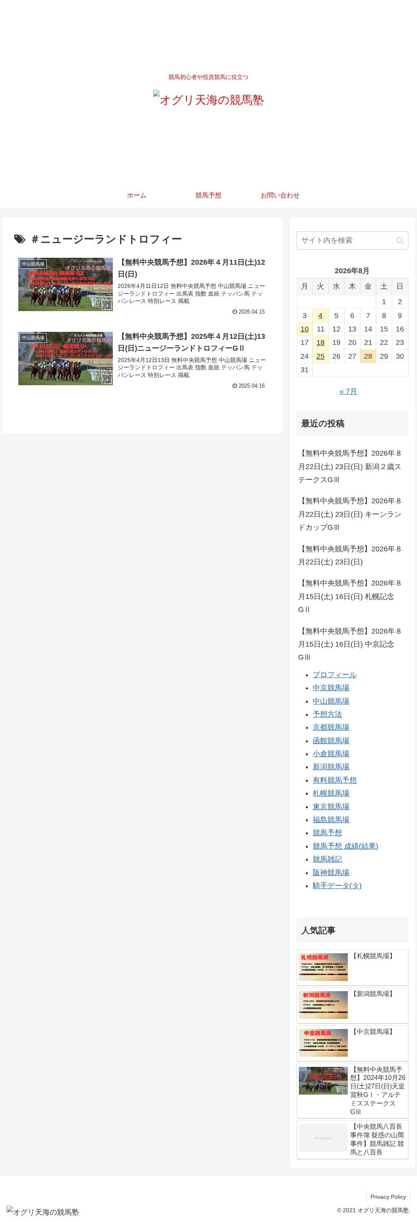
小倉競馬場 (331, 754)
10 (305, 329)
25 (320, 356)
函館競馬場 (331, 741)
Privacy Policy (388, 1196)
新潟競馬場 (331, 767)
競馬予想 (327, 833)
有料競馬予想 (335, 780)
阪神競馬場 (331, 873)
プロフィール (335, 675)
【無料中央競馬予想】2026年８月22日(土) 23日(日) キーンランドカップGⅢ (350, 514)
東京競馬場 (331, 807)
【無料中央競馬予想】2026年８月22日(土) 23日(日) (350, 555)
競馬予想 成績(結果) (345, 846)
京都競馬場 (331, 727)
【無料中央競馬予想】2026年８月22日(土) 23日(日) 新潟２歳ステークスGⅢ (350, 466)
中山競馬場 (331, 701)
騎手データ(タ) (337, 886)
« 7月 (348, 391)
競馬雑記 (327, 859)
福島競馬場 (331, 820)
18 (320, 342)
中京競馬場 (331, 688)
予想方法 (327, 714)
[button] (400, 240)
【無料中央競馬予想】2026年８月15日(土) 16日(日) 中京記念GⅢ (350, 644)
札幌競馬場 (331, 793)
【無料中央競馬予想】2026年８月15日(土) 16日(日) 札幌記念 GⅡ (350, 596)
